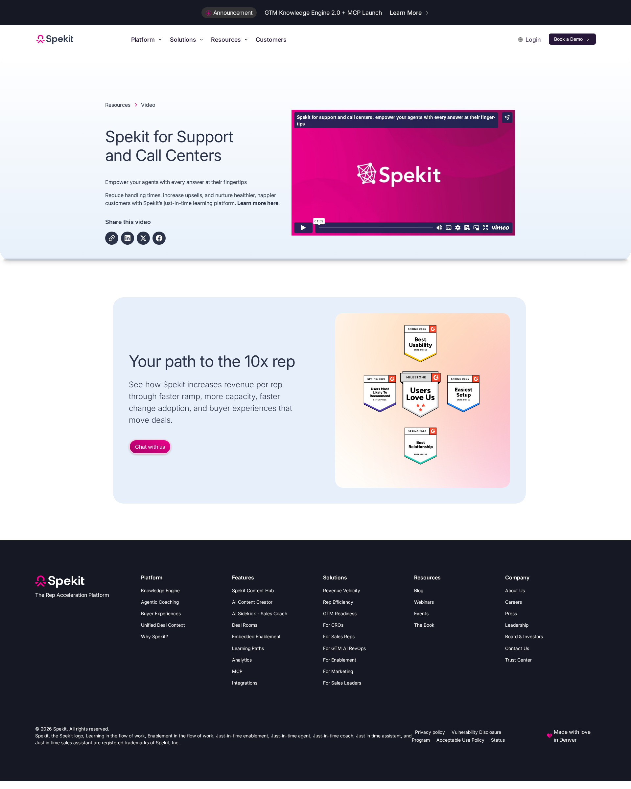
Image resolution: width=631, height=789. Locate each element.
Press (511, 613)
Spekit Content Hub (253, 590)
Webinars (424, 602)
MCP (237, 671)
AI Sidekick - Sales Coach (259, 613)
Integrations (244, 683)
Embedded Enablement (256, 636)
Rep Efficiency (338, 602)
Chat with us (150, 446)
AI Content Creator (252, 602)
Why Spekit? (154, 636)
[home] (55, 39)
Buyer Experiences (161, 613)
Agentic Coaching (160, 602)
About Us (515, 590)
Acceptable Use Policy (460, 740)
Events (421, 613)
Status (498, 740)
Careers (513, 602)
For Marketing (338, 671)
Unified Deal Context (163, 625)
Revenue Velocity (341, 590)
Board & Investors (524, 636)
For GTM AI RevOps (344, 648)
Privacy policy (430, 732)
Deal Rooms (244, 625)
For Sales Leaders (342, 683)
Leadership (516, 625)
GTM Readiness (340, 613)
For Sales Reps (339, 636)
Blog (418, 590)
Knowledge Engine (160, 590)
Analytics (242, 660)
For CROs (333, 625)
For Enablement (339, 660)
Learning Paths (248, 648)
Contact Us (517, 648)
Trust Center (518, 660)
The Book (424, 625)
